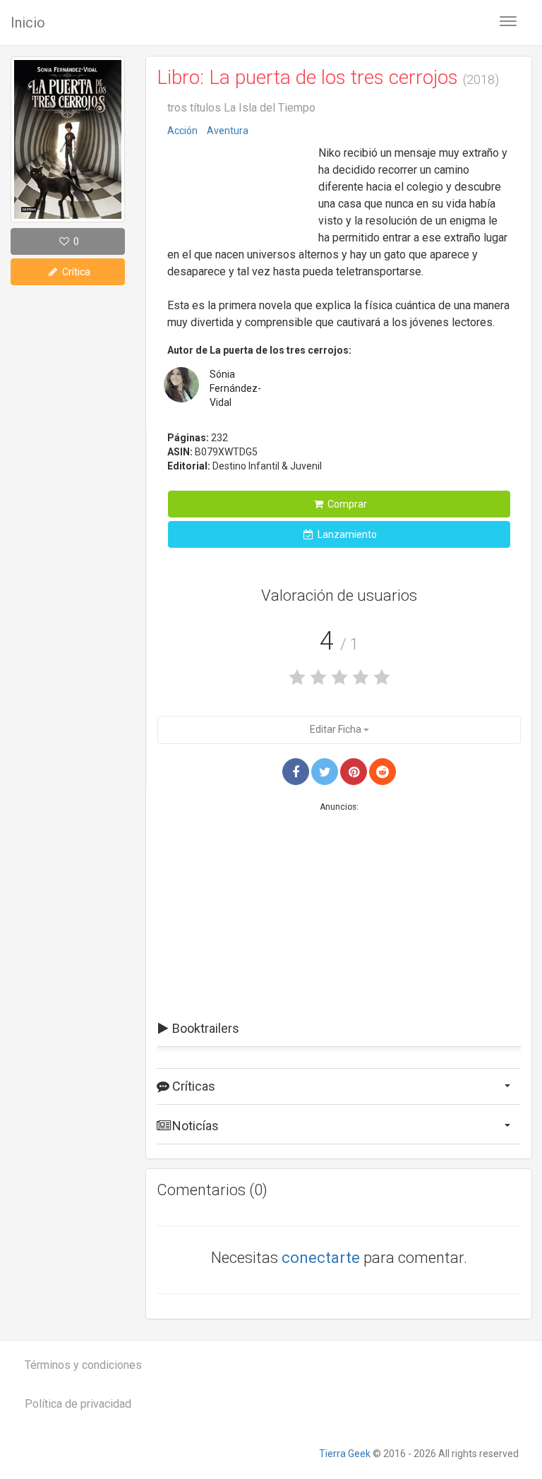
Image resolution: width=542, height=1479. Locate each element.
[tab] (339, 1028)
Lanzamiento (346, 534)
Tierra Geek (345, 1453)
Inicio (28, 22)
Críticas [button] (192, 1086)
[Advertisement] (237, 186)
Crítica (75, 271)
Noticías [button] (194, 1125)
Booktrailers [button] (204, 1028)
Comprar (346, 504)
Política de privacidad (78, 1404)
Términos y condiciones (83, 1365)
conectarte (321, 1258)
